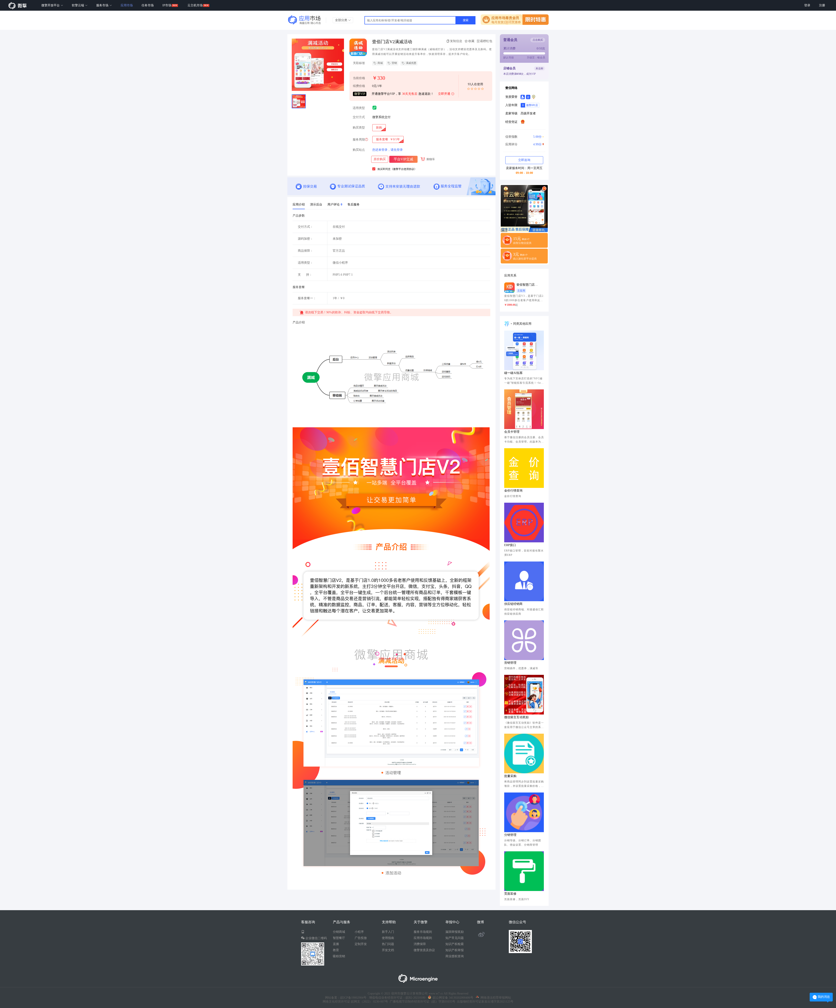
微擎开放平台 (51, 5)
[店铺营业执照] (523, 121)
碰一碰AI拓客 (513, 373)
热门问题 (388, 944)
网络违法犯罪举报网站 (495, 997)
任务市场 (148, 5)
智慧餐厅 (339, 938)
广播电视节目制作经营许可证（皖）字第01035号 (421, 1001)
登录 (807, 5)
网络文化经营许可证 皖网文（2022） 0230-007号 (355, 1001)
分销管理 (510, 835)
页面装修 (510, 893)
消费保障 (420, 944)
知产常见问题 (454, 938)
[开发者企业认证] (528, 97)
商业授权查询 (454, 956)
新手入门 (388, 931)
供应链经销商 (513, 604)
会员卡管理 (511, 431)
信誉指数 (523, 136)
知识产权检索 (454, 944)
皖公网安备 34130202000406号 (452, 997)
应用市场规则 (423, 938)
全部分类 (341, 20)
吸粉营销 (339, 956)
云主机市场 (195, 5)
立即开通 (444, 93)
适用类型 (359, 108)
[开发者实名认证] (523, 97)
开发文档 (388, 950)
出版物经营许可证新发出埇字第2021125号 (484, 1001)
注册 (822, 5)
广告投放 (361, 938)
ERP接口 (510, 545)
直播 (336, 944)
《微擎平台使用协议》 (404, 169)
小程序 (359, 931)
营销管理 (510, 662)
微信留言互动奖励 (516, 717)
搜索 (466, 20)
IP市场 (166, 5)
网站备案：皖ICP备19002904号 (345, 997)
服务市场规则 (423, 931)
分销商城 (339, 931)
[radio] (379, 127)
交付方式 (359, 117)
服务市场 (102, 5)
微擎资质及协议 (424, 950)
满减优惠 (411, 62)
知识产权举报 (454, 950)
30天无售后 (409, 93)
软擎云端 (78, 5)
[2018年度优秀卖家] (533, 97)
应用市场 (127, 5)
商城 (380, 62)
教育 (336, 950)
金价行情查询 (513, 490)
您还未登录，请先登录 (387, 149)
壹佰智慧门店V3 (527, 284)
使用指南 (388, 938)
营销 (394, 62)
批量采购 (510, 776)
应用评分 (523, 144)
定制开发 (361, 944)
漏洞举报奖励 (454, 931)
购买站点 (359, 149)
